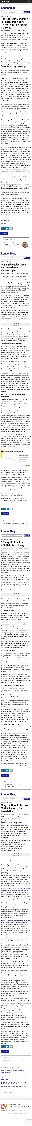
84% (17, 314)
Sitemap (26, 1106)
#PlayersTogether (21, 659)
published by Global (17, 825)
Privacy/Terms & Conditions (15, 1108)
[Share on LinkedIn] (7, 228)
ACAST (5, 848)
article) (3, 560)
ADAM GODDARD (7, 785)
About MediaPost (12, 1104)
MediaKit (20, 1104)
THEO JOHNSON (7, 1061)
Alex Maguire (6, 273)
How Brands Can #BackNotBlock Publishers (13, 1086)
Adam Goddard (7, 548)
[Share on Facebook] (3, 228)
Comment (4, 233)
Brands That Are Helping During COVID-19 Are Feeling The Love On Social (14, 1083)
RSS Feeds (20, 1106)
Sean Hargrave (7, 30)
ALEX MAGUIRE (7, 523)
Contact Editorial (12, 1106)
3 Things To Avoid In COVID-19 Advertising (13, 1075)
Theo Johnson (6, 814)
